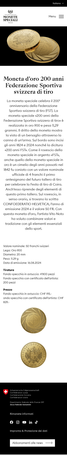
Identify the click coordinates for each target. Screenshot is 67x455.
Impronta (15, 430)
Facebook (32, 443)
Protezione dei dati (35, 430)
